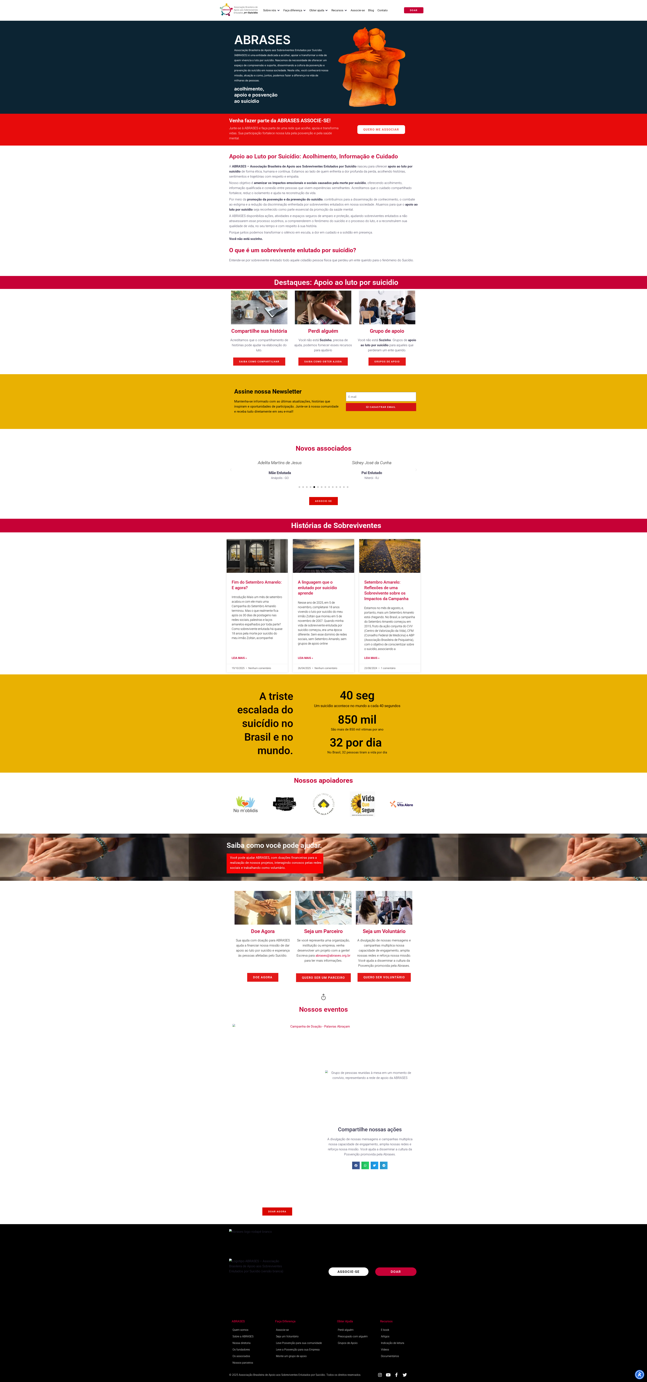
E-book (385, 1329)
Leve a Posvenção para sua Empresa (298, 1349)
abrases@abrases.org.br (333, 955)
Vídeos (385, 1349)
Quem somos (240, 1329)
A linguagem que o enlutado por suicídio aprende (317, 588)
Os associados (241, 1356)
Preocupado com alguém (353, 1336)
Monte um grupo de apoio (291, 1356)
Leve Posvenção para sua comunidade (299, 1343)
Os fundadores (241, 1349)
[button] (271, 10)
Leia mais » (239, 658)
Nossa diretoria (242, 1343)
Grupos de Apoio (348, 1343)
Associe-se (282, 1329)
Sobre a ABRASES (243, 1336)
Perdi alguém (345, 1329)
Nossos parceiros (243, 1362)
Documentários (390, 1356)
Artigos (385, 1336)
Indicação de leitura (392, 1343)
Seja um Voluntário (287, 1336)
